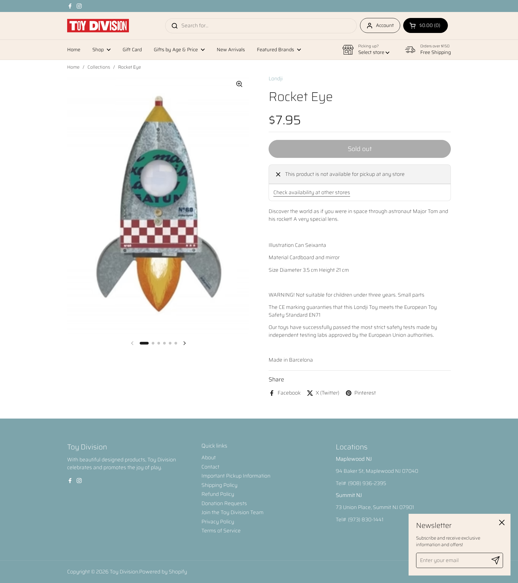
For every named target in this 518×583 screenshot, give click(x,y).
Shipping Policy (219, 485)
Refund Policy (217, 494)
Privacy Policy (217, 521)
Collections (99, 67)
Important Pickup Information (235, 476)
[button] (425, 25)
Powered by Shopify (163, 572)
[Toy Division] (98, 25)
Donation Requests (224, 503)
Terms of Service (221, 530)
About (208, 457)
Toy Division (124, 572)
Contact (210, 467)
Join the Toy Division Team (232, 512)
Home (73, 67)
